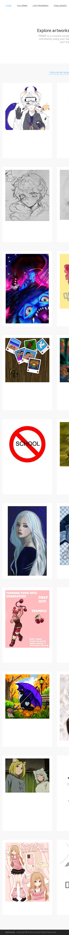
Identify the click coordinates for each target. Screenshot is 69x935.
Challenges (60, 6)
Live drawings (40, 6)
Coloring (22, 6)
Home (9, 6)
